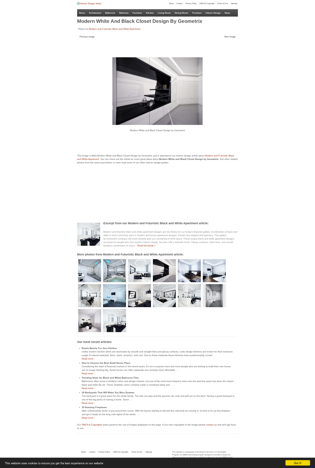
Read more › (88, 358)
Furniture (137, 13)
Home (82, 13)
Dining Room (181, 13)
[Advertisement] (155, 49)
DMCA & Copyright (207, 3)
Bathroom (110, 13)
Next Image (229, 36)
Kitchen (150, 13)
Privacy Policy (191, 3)
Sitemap (234, 3)
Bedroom (124, 13)
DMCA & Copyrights (92, 424)
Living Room (164, 13)
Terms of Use (222, 3)
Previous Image (87, 36)
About (171, 3)
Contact (179, 3)
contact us (211, 424)
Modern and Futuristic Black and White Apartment (114, 29)
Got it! (298, 463)
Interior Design (213, 13)
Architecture (95, 13)
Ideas (227, 13)
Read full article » (146, 245)
